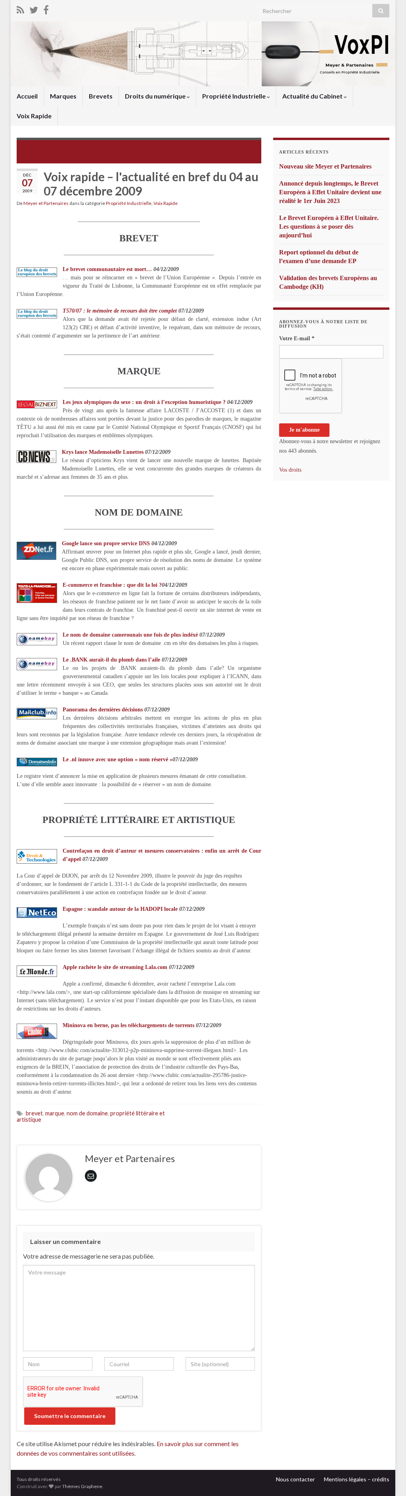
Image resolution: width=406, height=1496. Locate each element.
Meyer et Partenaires (46, 203)
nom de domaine (87, 1113)
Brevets (101, 96)
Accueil (27, 96)
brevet (34, 1113)
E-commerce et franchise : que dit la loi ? (112, 585)
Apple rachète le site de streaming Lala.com (115, 967)
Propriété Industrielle (234, 96)
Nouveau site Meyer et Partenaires (325, 166)
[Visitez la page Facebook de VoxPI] (46, 8)
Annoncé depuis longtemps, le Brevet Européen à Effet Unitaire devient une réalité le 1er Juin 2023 (330, 192)
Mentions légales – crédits (356, 1479)
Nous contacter (295, 1479)
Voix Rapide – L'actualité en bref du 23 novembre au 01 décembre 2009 (73, 150)
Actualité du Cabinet (313, 96)
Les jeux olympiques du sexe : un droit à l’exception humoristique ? (144, 402)
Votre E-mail (296, 338)
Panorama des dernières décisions (103, 710)
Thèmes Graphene (82, 1486)
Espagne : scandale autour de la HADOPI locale (120, 909)
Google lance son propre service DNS (106, 543)
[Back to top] (388, 1478)
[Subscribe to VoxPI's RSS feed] (20, 8)
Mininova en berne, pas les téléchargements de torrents (128, 1025)
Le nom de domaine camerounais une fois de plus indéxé (130, 635)
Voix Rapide (34, 115)
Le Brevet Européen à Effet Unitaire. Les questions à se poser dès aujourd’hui (329, 226)
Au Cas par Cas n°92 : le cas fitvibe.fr (202, 147)
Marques (63, 96)
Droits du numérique (156, 96)
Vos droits (290, 470)
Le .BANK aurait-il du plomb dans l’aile (112, 660)
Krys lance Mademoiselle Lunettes (103, 452)
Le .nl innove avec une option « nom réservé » (117, 759)
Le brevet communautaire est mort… (107, 269)
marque (54, 1113)
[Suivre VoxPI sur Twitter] (33, 8)
